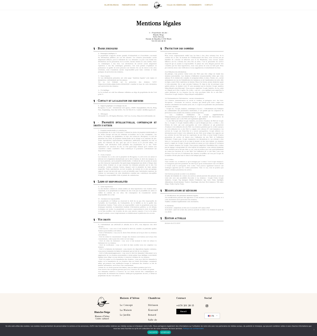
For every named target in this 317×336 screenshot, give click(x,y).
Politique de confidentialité (193, 328)
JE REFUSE (165, 332)
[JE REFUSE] (314, 329)
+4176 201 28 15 (185, 305)
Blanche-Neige (111, 5)
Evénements (195, 5)
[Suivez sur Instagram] (206, 305)
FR (212, 316)
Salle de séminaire (176, 5)
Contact (209, 5)
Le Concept (126, 305)
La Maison (126, 310)
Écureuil (153, 310)
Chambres (143, 5)
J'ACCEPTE (152, 332)
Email (183, 311)
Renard (152, 315)
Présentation (128, 5)
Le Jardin (125, 315)
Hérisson (153, 305)
